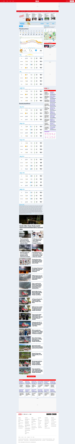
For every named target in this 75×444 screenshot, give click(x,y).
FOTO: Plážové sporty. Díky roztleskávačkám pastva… (28, 394)
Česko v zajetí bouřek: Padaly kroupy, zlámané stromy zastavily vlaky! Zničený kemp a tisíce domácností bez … (37, 286)
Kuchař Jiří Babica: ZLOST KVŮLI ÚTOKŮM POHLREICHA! (28, 386)
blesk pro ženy (52, 102)
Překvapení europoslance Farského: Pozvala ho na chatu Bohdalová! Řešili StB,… (47, 93)
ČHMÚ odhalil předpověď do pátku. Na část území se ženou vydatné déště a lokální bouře (37, 277)
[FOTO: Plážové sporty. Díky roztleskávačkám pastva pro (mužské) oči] (53, 124)
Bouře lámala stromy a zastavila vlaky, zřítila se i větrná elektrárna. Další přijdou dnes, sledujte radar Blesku (37, 255)
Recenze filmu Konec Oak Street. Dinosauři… (34, 394)
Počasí (22, 12)
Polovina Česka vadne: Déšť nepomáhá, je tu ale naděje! (37, 354)
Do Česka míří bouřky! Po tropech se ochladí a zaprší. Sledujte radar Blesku (37, 300)
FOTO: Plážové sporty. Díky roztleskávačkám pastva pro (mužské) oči (47, 124)
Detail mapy (50, 42)
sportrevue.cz (52, 125)
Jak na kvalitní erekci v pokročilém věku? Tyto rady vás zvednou (53, 15)
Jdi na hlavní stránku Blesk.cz (49, 43)
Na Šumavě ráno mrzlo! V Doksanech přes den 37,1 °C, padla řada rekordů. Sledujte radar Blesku (37, 308)
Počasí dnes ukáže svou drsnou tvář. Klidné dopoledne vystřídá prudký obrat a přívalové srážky (25, 255)
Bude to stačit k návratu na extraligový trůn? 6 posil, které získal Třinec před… (47, 112)
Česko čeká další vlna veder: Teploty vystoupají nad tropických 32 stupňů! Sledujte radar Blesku (37, 370)
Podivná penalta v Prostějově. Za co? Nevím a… (47, 386)
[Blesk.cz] (37, 1)
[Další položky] (57, 11)
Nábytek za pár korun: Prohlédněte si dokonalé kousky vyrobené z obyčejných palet (47, 16)
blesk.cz (51, 94)
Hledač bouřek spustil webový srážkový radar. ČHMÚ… (22, 394)
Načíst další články (31, 376)
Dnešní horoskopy (47, 131)
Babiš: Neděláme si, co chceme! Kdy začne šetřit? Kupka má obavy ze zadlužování (47, 128)
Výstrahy (42, 23)
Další (53, 23)
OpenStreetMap (51, 39)
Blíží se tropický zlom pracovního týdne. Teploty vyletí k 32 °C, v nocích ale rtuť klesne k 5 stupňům (37, 331)
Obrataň (25, 12)
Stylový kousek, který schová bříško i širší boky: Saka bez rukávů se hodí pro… (47, 101)
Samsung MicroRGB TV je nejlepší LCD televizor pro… (53, 394)
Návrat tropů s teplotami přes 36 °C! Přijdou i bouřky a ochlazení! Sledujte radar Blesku (37, 362)
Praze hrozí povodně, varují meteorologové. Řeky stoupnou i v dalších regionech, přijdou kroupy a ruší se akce (25, 241)
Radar (48, 23)
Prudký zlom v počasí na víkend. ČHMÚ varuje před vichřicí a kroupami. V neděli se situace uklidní (37, 241)
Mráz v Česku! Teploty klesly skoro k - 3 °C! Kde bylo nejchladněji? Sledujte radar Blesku (37, 339)
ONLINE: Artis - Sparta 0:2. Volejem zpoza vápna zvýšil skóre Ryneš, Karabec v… (47, 108)
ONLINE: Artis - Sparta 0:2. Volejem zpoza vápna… (34, 386)
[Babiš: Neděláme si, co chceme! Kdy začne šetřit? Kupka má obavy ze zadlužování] (53, 128)
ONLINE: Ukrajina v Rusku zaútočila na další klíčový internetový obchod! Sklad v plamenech (28, 16)
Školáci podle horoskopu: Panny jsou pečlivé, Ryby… (53, 386)
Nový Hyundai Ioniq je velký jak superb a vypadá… (40, 394)
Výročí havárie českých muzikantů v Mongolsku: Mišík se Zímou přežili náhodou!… (47, 97)
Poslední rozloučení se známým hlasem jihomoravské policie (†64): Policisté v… (40, 16)
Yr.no (19, 214)
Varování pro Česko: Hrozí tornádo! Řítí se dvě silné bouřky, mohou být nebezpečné (37, 269)
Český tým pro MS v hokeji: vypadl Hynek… (52, 46)
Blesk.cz (20, 12)
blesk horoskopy (52, 106)
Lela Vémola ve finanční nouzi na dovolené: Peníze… (47, 394)
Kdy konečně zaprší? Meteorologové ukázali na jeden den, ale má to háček (37, 346)
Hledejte (21, 26)
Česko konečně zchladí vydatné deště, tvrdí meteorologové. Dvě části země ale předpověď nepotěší (37, 317)
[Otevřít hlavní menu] (1, 1)
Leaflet (48, 39)
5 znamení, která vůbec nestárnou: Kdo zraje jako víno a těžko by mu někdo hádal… (47, 104)
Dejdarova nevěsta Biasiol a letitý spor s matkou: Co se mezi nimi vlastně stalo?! (34, 16)
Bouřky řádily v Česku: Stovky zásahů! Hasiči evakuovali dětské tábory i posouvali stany (31, 227)
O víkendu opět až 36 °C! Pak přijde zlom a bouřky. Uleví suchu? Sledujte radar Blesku (37, 324)
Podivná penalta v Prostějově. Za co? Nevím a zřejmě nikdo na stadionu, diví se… (47, 116)
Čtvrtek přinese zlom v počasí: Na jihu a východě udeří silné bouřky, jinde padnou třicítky (37, 261)
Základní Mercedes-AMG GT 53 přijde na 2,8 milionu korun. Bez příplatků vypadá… (47, 120)
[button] (48, 414)
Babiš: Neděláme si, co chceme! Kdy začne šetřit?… (40, 386)
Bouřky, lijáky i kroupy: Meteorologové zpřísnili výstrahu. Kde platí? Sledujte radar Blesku (37, 293)
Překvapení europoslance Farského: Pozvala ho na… (22, 386)
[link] (22, 414)
